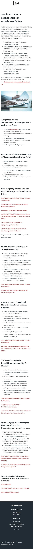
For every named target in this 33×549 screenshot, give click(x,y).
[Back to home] (16, 3)
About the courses (16, 509)
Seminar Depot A (6, 484)
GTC (2, 542)
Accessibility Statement (7, 544)
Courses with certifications (16, 524)
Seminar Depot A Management (10, 492)
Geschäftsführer (14, 129)
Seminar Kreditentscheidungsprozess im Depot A (15, 488)
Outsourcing (16, 518)
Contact (16, 530)
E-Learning (16, 521)
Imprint (20, 542)
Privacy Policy (11, 542)
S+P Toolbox (16, 512)
